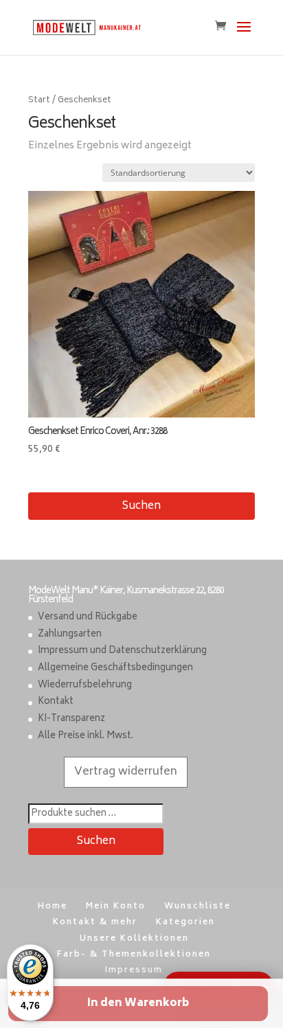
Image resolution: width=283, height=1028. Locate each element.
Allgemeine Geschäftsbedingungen (115, 668)
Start (39, 100)
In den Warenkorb (138, 1003)
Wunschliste (197, 907)
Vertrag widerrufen (125, 771)
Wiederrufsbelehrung (85, 686)
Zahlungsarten (70, 635)
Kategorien (185, 922)
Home (52, 907)
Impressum (134, 970)
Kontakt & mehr (95, 922)
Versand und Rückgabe (87, 618)
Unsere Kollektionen (134, 939)
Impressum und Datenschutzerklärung (122, 651)
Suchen (141, 506)
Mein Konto (116, 907)
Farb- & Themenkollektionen (134, 955)
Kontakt (55, 702)
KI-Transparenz (71, 719)
